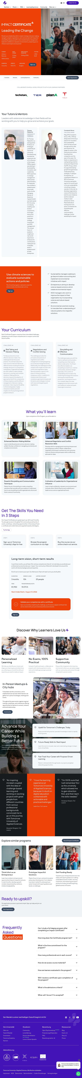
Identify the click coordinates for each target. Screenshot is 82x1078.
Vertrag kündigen (52, 1073)
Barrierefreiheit (28, 1073)
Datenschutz (18, 1073)
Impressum (6, 1073)
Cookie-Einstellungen (40, 1073)
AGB (12, 1073)
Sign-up (32, 64)
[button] (7, 7)
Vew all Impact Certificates (71, 840)
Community (43, 7)
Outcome (15, 77)
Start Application (72, 77)
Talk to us (72, 3)
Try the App (6, 530)
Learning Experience (32, 7)
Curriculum (6, 77)
